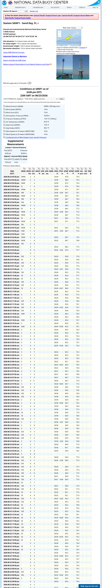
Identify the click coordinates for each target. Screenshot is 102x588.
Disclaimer (82, 47)
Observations (19, 7)
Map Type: (67, 28)
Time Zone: (29, 99)
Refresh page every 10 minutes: (15, 83)
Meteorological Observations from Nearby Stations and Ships (26, 64)
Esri (78, 45)
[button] (59, 32)
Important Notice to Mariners (15, 56)
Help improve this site (89, 586)
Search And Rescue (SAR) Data (14, 60)
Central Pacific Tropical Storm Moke (76, 15)
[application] (68, 37)
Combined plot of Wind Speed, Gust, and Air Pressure (26, 137)
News (68, 7)
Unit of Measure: (10, 99)
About (95, 7)
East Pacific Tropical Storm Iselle (17, 18)
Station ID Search (10, 11)
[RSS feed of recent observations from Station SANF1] (38, 23)
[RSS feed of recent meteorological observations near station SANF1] (50, 64)
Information (37, 7)
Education (54, 7)
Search (81, 7)
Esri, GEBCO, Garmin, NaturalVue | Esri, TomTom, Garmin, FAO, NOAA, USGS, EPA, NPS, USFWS (63, 45)
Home (6, 7)
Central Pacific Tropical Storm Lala (47, 15)
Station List (34, 11)
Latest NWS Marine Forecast (13, 52)
